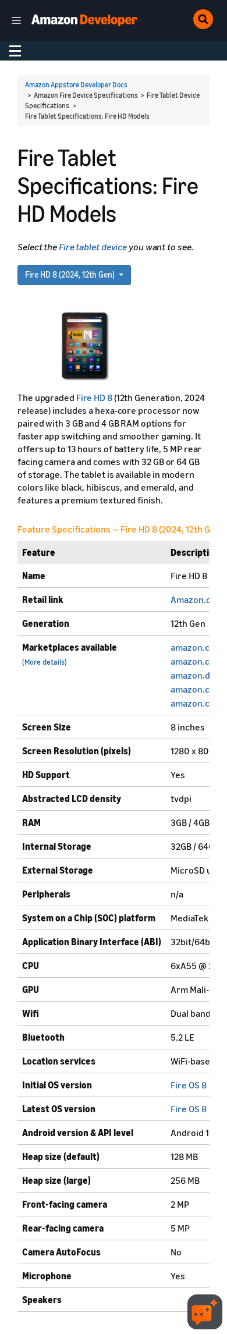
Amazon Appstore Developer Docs (76, 84)
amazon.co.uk (199, 661)
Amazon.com (197, 599)
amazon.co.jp (198, 689)
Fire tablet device (93, 247)
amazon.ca (192, 703)
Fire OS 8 (189, 1085)
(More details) (44, 662)
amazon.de (193, 675)
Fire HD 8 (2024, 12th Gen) (70, 274)
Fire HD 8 (94, 397)
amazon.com (196, 647)
